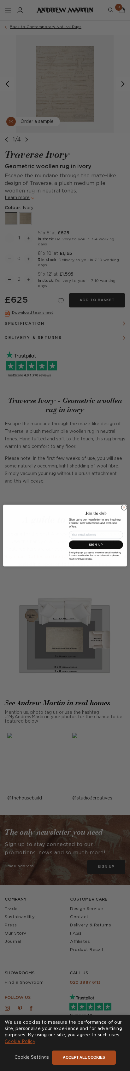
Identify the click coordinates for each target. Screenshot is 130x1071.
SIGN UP (96, 545)
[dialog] (65, 1043)
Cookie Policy (20, 1042)
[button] (32, 1057)
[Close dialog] (124, 507)
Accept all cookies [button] (84, 1057)
